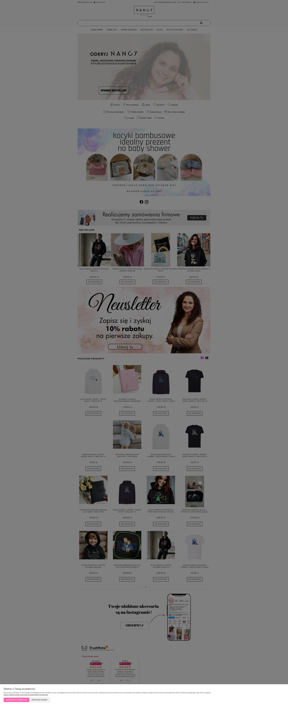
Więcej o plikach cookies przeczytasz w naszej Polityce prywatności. (26, 695)
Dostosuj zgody (39, 700)
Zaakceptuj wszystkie (16, 700)
